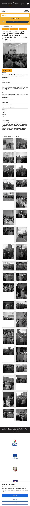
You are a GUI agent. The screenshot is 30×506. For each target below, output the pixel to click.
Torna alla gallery (23, 28)
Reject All (15, 503)
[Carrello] (28, 4)
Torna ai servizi (14, 28)
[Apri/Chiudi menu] (23, 4)
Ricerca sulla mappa (17, 21)
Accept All (15, 495)
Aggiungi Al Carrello (7, 70)
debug (26, 11)
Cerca (3, 21)
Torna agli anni (6, 28)
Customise (15, 499)
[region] (15, 494)
